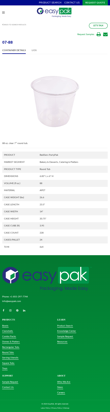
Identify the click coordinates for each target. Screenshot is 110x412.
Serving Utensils (10, 358)
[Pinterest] (17, 310)
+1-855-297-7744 (19, 297)
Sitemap (66, 408)
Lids (34, 50)
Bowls (5, 326)
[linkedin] (24, 310)
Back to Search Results (15, 25)
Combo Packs (9, 336)
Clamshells (7, 331)
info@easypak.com (11, 301)
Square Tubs (8, 363)
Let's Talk (98, 26)
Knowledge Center (66, 331)
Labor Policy (45, 408)
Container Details (14, 50)
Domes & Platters (11, 342)
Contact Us (8, 387)
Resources (62, 342)
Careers (61, 392)
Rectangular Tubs (10, 347)
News (60, 387)
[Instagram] (10, 310)
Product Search (65, 326)
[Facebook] (3, 310)
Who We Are (63, 382)
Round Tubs (8, 352)
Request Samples (85, 34)
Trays (4, 368)
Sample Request (65, 336)
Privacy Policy (56, 408)
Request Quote (95, 3)
